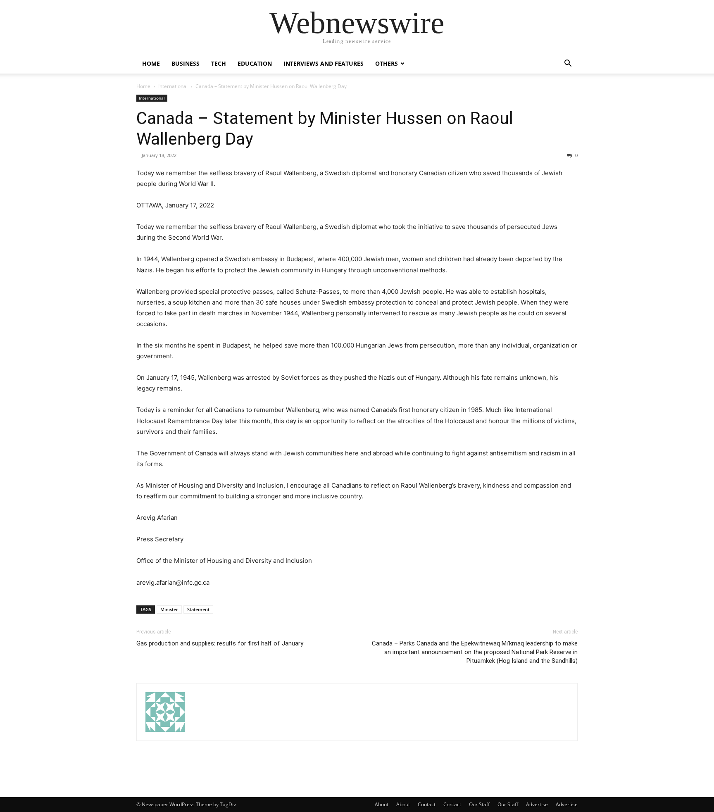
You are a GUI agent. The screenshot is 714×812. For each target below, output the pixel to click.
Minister (169, 609)
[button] (568, 64)
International (173, 86)
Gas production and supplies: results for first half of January (219, 643)
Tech (218, 63)
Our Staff (479, 804)
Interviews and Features (323, 63)
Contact (427, 804)
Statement (198, 609)
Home (151, 63)
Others (386, 63)
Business (185, 63)
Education (255, 63)
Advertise (537, 804)
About (381, 804)
